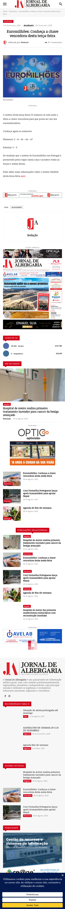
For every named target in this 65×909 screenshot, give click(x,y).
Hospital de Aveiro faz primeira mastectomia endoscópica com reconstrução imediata (39, 612)
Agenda (27, 734)
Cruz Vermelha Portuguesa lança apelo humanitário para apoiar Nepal (40, 493)
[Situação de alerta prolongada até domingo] (12, 716)
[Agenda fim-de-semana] (12, 750)
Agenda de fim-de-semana (37, 507)
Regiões (7, 404)
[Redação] (5, 42)
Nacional (7, 501)
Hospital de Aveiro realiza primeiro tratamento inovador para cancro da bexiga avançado (31, 411)
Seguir (59, 353)
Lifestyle (7, 518)
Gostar (58, 346)
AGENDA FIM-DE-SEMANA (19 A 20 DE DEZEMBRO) (41, 729)
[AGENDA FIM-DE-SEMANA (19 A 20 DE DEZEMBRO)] (12, 733)
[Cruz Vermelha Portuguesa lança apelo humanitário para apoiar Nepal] (12, 496)
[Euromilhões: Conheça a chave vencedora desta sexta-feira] (12, 479)
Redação (25, 42)
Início (5, 11)
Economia (13, 11)
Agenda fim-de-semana (35, 744)
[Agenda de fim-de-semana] (12, 513)
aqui (23, 175)
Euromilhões (17, 207)
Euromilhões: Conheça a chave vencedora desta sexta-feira (39, 474)
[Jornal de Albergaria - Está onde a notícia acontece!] (32, 4)
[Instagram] (9, 696)
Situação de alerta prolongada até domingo (40, 711)
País (25, 716)
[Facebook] (5, 696)
